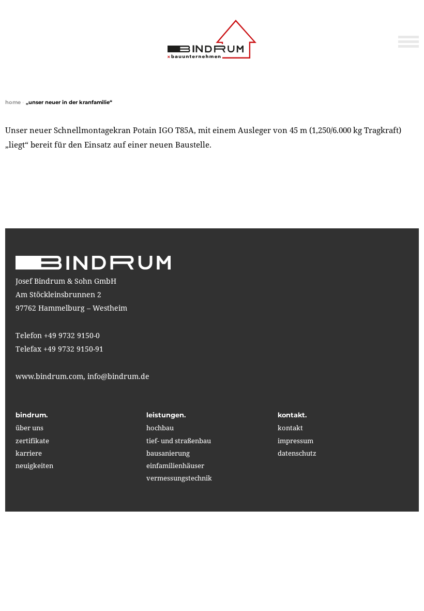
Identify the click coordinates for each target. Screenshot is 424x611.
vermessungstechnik (179, 478)
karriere (29, 453)
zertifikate (32, 440)
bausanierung (168, 453)
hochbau (160, 427)
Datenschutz (297, 453)
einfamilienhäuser (175, 465)
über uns (29, 427)
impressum (295, 440)
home (13, 102)
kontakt (290, 427)
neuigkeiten (34, 465)
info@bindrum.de (118, 376)
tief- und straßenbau (178, 440)
